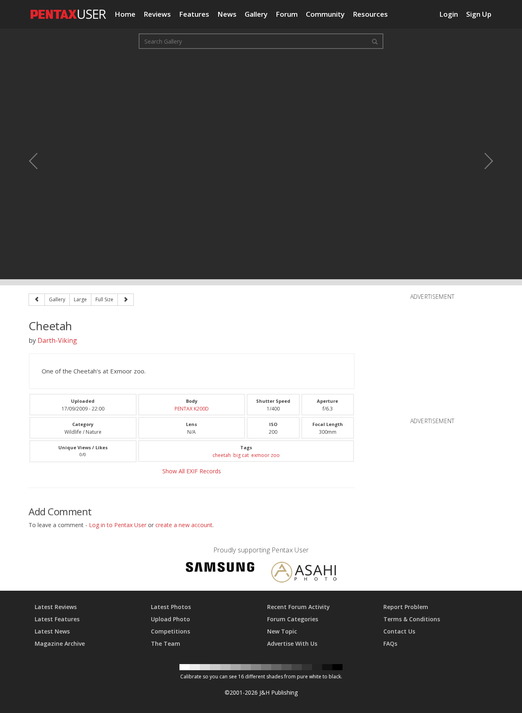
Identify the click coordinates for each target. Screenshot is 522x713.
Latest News (52, 631)
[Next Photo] (483, 161)
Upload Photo (170, 619)
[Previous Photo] (39, 161)
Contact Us (399, 631)
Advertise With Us (292, 643)
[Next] (125, 300)
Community (325, 14)
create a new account (183, 525)
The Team (165, 643)
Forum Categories (292, 619)
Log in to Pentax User (117, 525)
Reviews (157, 14)
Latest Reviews (56, 607)
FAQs (390, 643)
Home (125, 14)
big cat (241, 455)
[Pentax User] (68, 10)
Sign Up (478, 14)
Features (194, 14)
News (227, 14)
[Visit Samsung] (220, 568)
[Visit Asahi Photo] (304, 574)
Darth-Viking (57, 340)
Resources (370, 14)
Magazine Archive (60, 643)
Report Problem (405, 607)
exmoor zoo (265, 455)
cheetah (221, 455)
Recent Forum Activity (298, 607)
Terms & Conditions (411, 619)
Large (80, 299)
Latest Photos (171, 607)
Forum (287, 14)
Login (448, 14)
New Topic (282, 631)
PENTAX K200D (192, 408)
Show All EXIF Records (191, 471)
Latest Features (57, 619)
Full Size (104, 299)
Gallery (256, 14)
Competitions (170, 631)
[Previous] (37, 300)
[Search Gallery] (375, 41)
